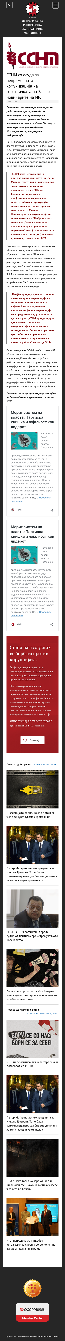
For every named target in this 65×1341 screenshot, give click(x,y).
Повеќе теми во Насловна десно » (42, 1013)
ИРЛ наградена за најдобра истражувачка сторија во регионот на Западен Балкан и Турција (30, 1244)
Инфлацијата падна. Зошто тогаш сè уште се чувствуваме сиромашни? (30, 815)
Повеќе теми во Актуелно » (45, 764)
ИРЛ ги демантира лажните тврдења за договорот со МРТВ (32, 1064)
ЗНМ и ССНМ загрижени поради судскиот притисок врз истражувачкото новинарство (32, 936)
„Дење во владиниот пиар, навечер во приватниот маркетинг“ (30, 226)
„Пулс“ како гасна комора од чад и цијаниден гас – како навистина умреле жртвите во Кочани (32, 1185)
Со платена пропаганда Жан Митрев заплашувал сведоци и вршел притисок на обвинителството (31, 995)
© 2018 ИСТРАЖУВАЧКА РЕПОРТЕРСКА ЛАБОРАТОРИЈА (32, 1336)
